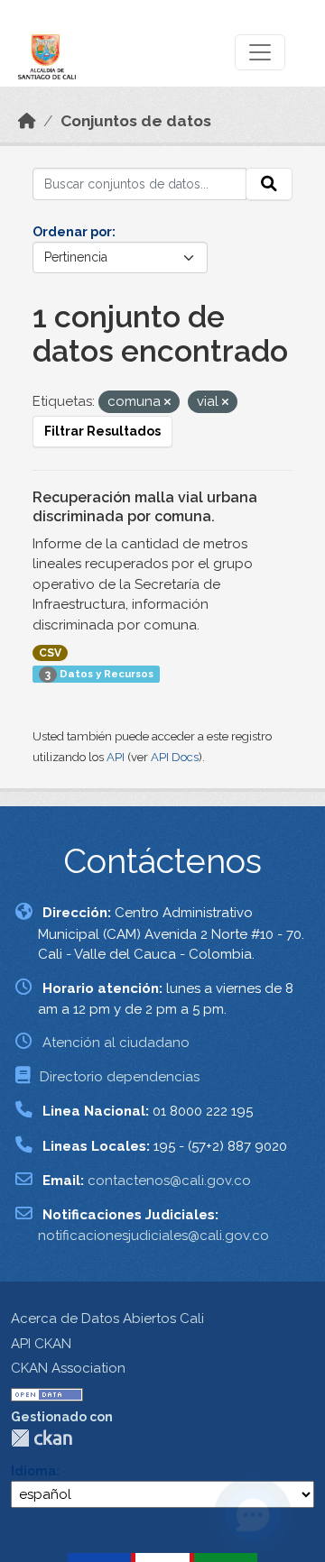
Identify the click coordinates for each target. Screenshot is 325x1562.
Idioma (33, 1471)
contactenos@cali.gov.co (169, 1180)
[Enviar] (269, 184)
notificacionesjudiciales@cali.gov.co (153, 1235)
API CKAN (41, 1344)
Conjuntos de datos (135, 121)
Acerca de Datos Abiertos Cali (107, 1318)
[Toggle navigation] (260, 52)
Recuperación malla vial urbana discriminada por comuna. (144, 507)
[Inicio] (27, 121)
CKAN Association (68, 1368)
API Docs (175, 757)
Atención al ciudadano (116, 1042)
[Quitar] (167, 403)
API (116, 757)
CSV (50, 653)
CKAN (41, 1438)
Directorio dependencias (120, 1077)
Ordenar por (72, 232)
